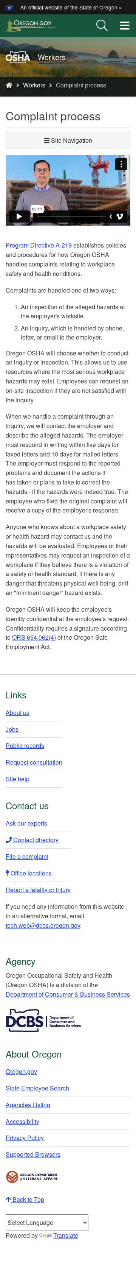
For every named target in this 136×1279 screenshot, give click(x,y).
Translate (65, 1235)
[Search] (102, 25)
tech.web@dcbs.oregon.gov (43, 925)
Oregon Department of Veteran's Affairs (32, 1177)
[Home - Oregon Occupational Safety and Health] (9, 85)
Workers (34, 85)
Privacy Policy (25, 1137)
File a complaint (27, 856)
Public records (25, 745)
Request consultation (34, 762)
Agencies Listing (28, 1104)
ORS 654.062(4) (34, 637)
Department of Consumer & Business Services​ (68, 994)
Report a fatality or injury (38, 889)
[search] (102, 25)
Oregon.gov (21, 1071)
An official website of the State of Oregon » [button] (71, 7)
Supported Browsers (33, 1154)
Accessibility (22, 1121)
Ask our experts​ (26, 823)
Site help (17, 778)
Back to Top (27, 1199)
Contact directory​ (35, 839)
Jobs (12, 729)
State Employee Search (37, 1088)
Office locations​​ (30, 873)
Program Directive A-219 (39, 245)
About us (17, 712)
